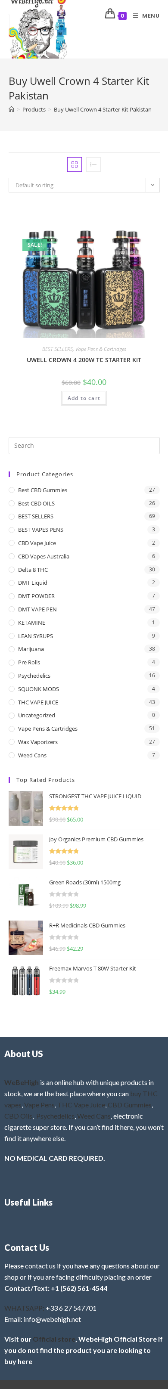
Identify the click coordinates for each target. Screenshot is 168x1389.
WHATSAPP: (24, 1308)
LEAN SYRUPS (35, 636)
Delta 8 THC (33, 570)
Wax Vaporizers (38, 742)
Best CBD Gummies (42, 490)
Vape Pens (39, 1105)
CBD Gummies (130, 1105)
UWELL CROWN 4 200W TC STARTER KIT (84, 360)
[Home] (11, 109)
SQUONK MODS (38, 689)
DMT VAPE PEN (37, 609)
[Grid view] (74, 164)
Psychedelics (34, 675)
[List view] (93, 164)
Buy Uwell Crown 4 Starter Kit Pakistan (103, 109)
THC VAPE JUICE (38, 702)
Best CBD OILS (36, 503)
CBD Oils (18, 1116)
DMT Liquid (32, 582)
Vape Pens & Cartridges (100, 349)
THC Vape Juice (81, 1105)
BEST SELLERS (57, 349)
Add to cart (84, 398)
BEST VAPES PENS (40, 529)
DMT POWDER (36, 596)
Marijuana (31, 649)
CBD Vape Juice (37, 543)
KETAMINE (31, 622)
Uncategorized (36, 715)
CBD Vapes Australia (43, 556)
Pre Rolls (29, 662)
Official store (54, 1339)
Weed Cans (32, 755)
